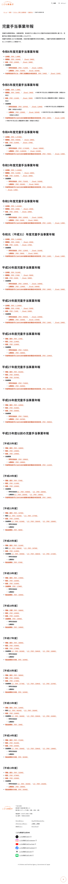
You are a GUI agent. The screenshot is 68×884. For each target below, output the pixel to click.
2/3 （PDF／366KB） (34, 554)
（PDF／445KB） (13, 140)
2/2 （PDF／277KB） (31, 516)
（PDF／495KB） (29, 187)
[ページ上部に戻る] (63, 879)
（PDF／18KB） (28, 497)
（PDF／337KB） (14, 513)
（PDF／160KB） (17, 660)
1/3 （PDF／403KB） (18, 651)
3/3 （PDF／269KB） (50, 651)
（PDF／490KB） (29, 422)
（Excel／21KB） (55, 73)
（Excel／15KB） (60, 154)
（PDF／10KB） (28, 289)
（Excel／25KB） (28, 209)
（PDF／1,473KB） (14, 137)
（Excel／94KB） (34, 184)
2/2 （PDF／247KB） (31, 548)
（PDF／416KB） (17, 70)
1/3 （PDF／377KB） (18, 684)
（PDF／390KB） (17, 789)
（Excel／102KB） (34, 70)
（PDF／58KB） (13, 92)
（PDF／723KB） (18, 383)
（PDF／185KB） (17, 692)
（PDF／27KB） (13, 275)
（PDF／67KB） (14, 562)
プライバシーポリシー (21, 823)
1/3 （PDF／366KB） (18, 716)
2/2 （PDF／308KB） (40, 492)
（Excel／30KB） (60, 289)
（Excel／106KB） (38, 148)
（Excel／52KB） (28, 308)
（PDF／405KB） (18, 317)
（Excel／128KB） (37, 68)
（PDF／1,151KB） (14, 206)
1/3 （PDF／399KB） (18, 554)
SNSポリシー (19, 826)
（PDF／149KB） (12, 454)
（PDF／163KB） (12, 583)
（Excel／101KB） (35, 151)
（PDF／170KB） (14, 578)
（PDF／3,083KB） (17, 151)
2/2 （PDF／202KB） (31, 710)
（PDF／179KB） (14, 586)
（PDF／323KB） (14, 772)
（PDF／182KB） (12, 581)
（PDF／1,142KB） (14, 239)
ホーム (5, 12)
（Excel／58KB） (27, 278)
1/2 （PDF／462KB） (15, 710)
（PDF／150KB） (18, 284)
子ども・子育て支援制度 (19, 12)
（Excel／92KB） (33, 253)
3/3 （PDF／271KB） (50, 554)
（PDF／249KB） (12, 62)
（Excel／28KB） (29, 140)
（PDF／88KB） (14, 530)
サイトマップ (35, 826)
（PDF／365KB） (17, 757)
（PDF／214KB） (12, 341)
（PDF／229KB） (14, 405)
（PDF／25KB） (13, 209)
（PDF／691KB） (17, 184)
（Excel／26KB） (29, 173)
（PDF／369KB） (14, 675)
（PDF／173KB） (12, 681)
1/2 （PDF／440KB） (24, 492)
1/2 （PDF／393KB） (24, 784)
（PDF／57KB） (14, 480)
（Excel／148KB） (34, 286)
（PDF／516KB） (12, 142)
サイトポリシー (20, 821)
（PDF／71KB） (12, 311)
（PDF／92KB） (16, 220)
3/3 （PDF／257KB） (50, 684)
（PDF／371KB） (14, 740)
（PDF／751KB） (18, 181)
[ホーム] (7, 809)
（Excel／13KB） (13, 190)
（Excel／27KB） (27, 245)
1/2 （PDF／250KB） (21, 494)
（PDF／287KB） (18, 106)
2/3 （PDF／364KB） (34, 651)
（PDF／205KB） (12, 746)
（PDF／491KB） (29, 389)
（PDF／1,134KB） (14, 305)
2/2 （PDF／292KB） (40, 784)
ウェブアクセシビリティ (38, 821)
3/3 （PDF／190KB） (50, 748)
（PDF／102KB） (13, 59)
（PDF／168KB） (14, 610)
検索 (54, 3)
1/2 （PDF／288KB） (15, 548)
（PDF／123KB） (18, 250)
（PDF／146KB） (14, 448)
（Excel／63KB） (27, 311)
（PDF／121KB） (29, 465)
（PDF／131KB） (12, 98)
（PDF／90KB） (16, 253)
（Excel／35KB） (27, 98)
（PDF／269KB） (17, 462)
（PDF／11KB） (28, 223)
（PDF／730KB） (18, 416)
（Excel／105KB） (34, 112)
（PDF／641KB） (14, 372)
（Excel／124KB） (37, 106)
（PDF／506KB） (12, 411)
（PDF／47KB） (13, 308)
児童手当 (30, 12)
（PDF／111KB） (12, 483)
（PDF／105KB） (12, 486)
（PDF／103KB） (18, 217)
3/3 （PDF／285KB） (50, 521)
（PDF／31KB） (12, 245)
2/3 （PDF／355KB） (34, 716)
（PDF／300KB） (14, 643)
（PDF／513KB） (13, 173)
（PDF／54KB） (26, 73)
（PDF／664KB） (17, 386)
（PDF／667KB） (17, 419)
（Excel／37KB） (28, 142)
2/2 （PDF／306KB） (37, 494)
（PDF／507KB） (12, 377)
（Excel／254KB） (37, 317)
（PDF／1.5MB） (13, 90)
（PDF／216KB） (12, 344)
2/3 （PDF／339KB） (34, 684)
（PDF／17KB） (14, 339)
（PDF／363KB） (17, 320)
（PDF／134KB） (17, 286)
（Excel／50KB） (28, 275)
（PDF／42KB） (12, 278)
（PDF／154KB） (29, 355)
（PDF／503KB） (12, 408)
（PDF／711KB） (18, 68)
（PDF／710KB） (18, 350)
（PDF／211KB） (14, 545)
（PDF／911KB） (13, 272)
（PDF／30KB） (12, 212)
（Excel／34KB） (29, 59)
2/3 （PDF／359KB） (34, 748)
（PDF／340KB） (14, 619)
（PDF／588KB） (17, 353)
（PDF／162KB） (12, 616)
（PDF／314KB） (14, 707)
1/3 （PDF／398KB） (18, 748)
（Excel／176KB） (34, 320)
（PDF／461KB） (12, 743)
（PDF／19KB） (14, 724)
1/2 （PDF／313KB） (15, 516)
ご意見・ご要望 (36, 823)
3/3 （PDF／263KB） (50, 716)
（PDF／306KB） (17, 787)
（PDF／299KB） (18, 459)
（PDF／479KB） (12, 775)
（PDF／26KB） (28, 118)
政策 (10, 12)
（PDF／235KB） (17, 112)
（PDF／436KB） (12, 645)
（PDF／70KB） (28, 154)
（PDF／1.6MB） (13, 56)
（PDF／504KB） (12, 375)
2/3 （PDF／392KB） (34, 521)
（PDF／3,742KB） (19, 148)
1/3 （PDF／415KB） (18, 521)
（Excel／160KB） (37, 284)
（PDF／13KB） (28, 322)
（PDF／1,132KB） (14, 170)
